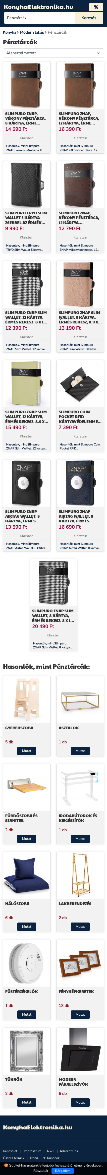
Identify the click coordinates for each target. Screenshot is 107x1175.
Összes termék (13, 1158)
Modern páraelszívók (73, 1081)
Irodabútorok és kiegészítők (78, 818)
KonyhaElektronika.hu (38, 6)
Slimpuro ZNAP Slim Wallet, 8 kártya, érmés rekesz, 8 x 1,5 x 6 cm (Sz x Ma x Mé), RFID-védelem (53, 620)
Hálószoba (17, 903)
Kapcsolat (10, 1151)
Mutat (26, 750)
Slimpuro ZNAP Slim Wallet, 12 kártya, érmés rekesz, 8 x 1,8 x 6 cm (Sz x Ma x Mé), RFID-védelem (26, 321)
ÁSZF (50, 1151)
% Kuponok (51, 1158)
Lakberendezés (75, 903)
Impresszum (32, 1151)
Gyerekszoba (19, 728)
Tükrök (13, 1079)
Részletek (40, 1170)
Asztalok (69, 728)
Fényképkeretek (76, 991)
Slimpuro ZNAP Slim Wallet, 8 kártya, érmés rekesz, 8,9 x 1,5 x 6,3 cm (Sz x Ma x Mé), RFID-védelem (79, 321)
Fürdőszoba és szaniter (21, 818)
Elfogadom (62, 1171)
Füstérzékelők (21, 991)
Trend (34, 1158)
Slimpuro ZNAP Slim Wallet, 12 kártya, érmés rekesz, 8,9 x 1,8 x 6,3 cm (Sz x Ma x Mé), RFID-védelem (26, 421)
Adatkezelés (69, 1151)
